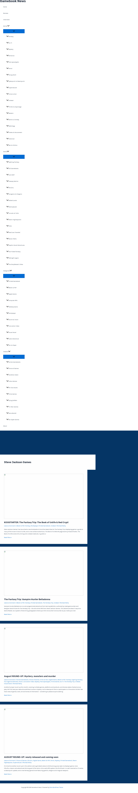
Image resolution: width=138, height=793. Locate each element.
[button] (8, 26)
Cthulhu (11, 187)
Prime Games (12, 394)
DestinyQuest (12, 207)
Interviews (6, 19)
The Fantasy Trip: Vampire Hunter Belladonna (27, 599)
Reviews (5, 13)
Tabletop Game (13, 307)
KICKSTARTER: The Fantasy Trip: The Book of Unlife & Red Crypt (36, 522)
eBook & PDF (12, 287)
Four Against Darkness (11, 681)
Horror (10, 68)
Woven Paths (12, 239)
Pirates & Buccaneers (15, 132)
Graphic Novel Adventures (16, 245)
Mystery (10, 49)
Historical (11, 139)
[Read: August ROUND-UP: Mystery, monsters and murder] (43, 672)
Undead (10, 100)
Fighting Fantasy (13, 162)
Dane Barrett (12, 413)
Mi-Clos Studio (13, 387)
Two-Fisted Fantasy (14, 251)
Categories (6, 271)
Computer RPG (12, 300)
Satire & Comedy (13, 119)
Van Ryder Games (13, 419)
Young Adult (12, 75)
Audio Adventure (13, 339)
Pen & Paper (12, 345)
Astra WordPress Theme (56, 787)
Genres (5, 26)
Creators (5, 351)
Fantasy (10, 36)
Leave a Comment (9, 526)
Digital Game (12, 294)
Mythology (11, 126)
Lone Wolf (11, 175)
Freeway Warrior (13, 181)
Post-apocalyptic (13, 62)
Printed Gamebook (14, 281)
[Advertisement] (69, 442)
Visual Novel (12, 332)
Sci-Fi (10, 43)
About (5, 426)
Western (10, 113)
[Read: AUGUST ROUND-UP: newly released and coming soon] (43, 753)
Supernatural (12, 87)
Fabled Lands (12, 200)
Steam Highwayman (14, 219)
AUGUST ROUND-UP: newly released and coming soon (31, 757)
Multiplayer (12, 313)
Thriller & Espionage (14, 107)
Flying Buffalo (12, 400)
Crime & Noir (12, 94)
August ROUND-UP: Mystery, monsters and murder (30, 676)
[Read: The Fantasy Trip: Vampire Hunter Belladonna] (43, 595)
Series (5, 151)
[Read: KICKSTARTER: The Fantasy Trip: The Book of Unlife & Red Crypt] (43, 518)
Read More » (8, 537)
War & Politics (12, 145)
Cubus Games (12, 381)
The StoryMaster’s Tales (15, 264)
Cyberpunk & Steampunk (16, 81)
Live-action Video (13, 326)
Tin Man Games (13, 407)
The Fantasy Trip (48, 603)
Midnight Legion (13, 258)
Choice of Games (13, 368)
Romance (11, 55)
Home (5, 7)
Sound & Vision (13, 319)
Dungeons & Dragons (15, 194)
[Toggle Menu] (14, 31)
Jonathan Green (13, 375)
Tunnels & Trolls (13, 213)
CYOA (10, 226)
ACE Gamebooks (13, 168)
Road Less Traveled (14, 232)
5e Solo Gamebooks (14, 362)
